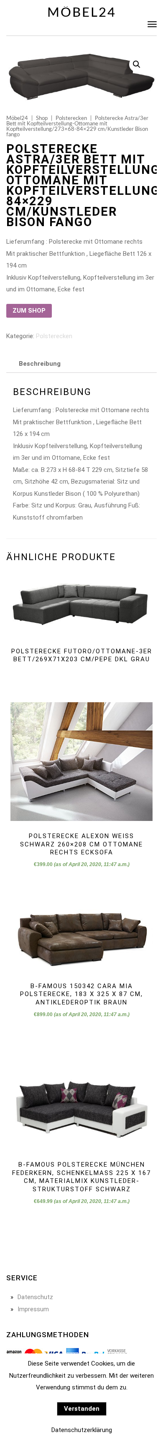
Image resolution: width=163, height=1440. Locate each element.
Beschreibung (40, 363)
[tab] (40, 364)
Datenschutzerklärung (81, 1430)
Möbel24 (81, 12)
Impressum (33, 1309)
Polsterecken (71, 118)
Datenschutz (35, 1297)
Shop (42, 118)
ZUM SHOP (29, 310)
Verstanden (81, 1408)
